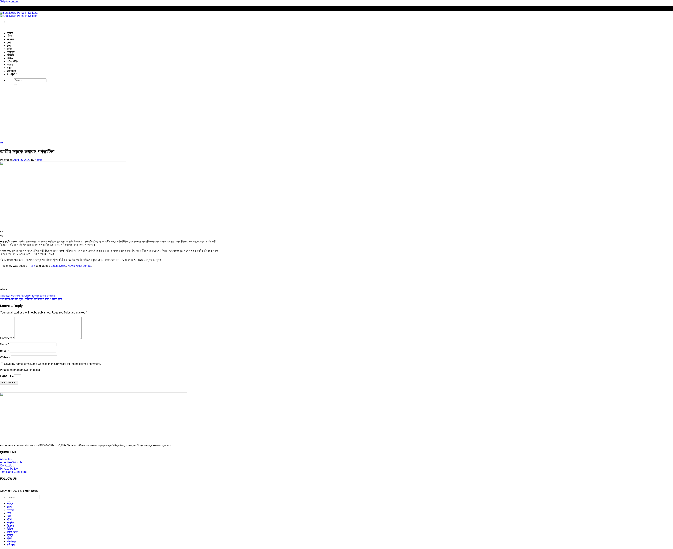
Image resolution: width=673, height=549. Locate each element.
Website (5, 357)
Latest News (58, 265)
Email (4, 350)
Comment (7, 338)
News (71, 265)
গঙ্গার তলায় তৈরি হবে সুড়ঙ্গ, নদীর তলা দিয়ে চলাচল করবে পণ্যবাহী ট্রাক (31, 299)
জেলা (9, 36)
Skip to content (9, 1)
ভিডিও (10, 58)
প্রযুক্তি (10, 51)
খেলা (9, 45)
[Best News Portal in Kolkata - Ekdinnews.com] (19, 14)
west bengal (83, 265)
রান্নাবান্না (11, 70)
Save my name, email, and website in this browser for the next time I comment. (52, 363)
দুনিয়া (9, 48)
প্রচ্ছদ (10, 33)
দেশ (9, 42)
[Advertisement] (336, 112)
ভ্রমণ (9, 67)
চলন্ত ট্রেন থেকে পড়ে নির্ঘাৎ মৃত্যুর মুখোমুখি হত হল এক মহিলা (27, 295)
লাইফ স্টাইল (12, 61)
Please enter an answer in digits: (20, 369)
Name (4, 344)
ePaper (11, 74)
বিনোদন (10, 55)
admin (39, 159)
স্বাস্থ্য (10, 64)
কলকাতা (10, 39)
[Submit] (15, 84)
